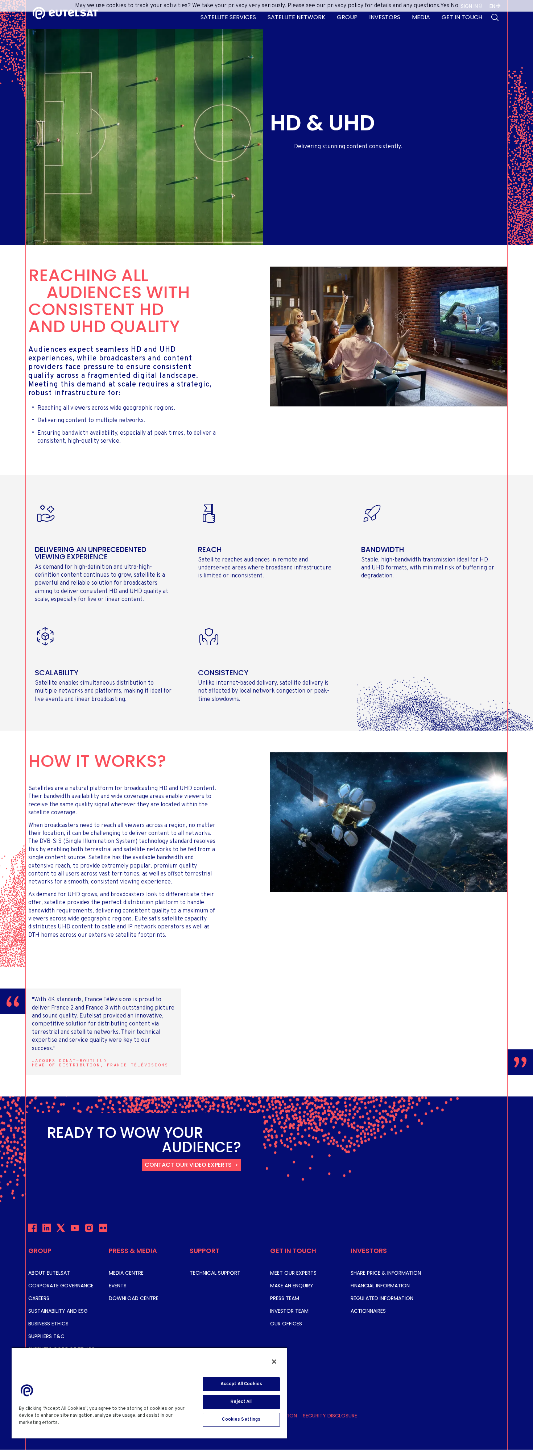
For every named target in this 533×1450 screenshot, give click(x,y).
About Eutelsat (49, 1272)
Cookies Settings (241, 1419)
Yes (444, 5)
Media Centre (126, 1272)
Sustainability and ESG (58, 1311)
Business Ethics (48, 1323)
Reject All (241, 1402)
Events (118, 1285)
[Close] (274, 1362)
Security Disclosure (330, 1415)
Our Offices (286, 1323)
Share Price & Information (386, 1272)
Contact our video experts (188, 1165)
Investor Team (289, 1311)
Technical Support (215, 1272)
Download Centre (133, 1298)
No (454, 5)
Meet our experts (293, 1272)
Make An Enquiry (291, 1285)
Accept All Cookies (241, 1384)
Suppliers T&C (46, 1336)
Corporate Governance (61, 1285)
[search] (495, 17)
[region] (149, 1392)
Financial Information (380, 1285)
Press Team (284, 1298)
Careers (38, 1298)
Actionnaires (368, 1311)
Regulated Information (382, 1298)
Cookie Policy (77, 1423)
